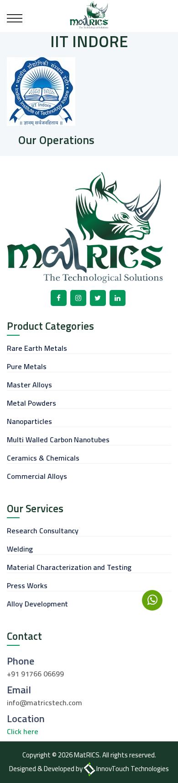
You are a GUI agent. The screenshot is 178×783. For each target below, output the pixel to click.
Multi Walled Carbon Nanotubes (58, 439)
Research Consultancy (43, 530)
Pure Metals (27, 366)
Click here (22, 731)
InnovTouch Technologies (132, 768)
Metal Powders (31, 403)
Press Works (27, 585)
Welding (20, 549)
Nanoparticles (29, 421)
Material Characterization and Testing (69, 567)
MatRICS (86, 755)
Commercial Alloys (37, 476)
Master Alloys (29, 384)
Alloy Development (37, 604)
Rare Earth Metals (37, 348)
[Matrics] (89, 14)
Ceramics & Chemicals (43, 458)
